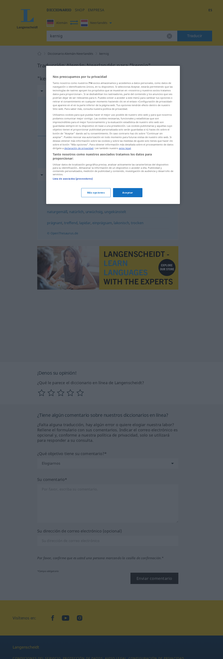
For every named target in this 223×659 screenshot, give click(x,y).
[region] (113, 135)
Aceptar (127, 192)
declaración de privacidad (78, 148)
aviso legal (125, 148)
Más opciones (96, 192)
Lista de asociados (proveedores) (73, 178)
